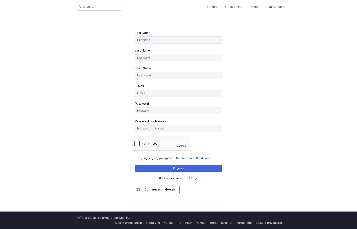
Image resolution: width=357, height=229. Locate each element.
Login (195, 178)
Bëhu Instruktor (221, 223)
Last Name (142, 50)
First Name (142, 33)
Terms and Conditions (195, 158)
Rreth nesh (184, 223)
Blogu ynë (153, 223)
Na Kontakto (276, 7)
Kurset (168, 223)
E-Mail (139, 86)
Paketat (255, 7)
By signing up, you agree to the (175, 158)
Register (178, 168)
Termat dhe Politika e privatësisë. (259, 223)
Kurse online (233, 7)
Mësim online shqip (128, 223)
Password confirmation (151, 121)
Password (142, 103)
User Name (143, 68)
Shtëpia (212, 7)
